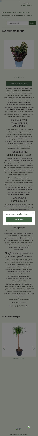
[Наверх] (30, 421)
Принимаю (19, 219)
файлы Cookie (23, 214)
